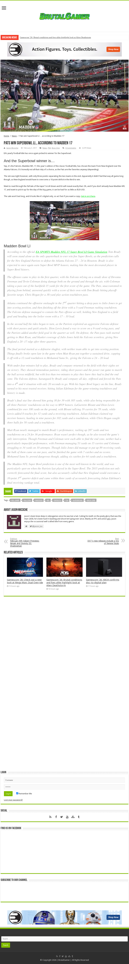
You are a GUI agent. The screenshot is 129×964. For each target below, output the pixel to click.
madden (38, 500)
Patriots (57, 500)
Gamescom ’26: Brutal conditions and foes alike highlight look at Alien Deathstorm (55, 37)
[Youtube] (67, 816)
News (14, 136)
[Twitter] (61, 816)
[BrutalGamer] (64, 15)
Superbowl (78, 500)
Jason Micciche (12, 148)
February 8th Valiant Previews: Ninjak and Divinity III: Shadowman (24, 542)
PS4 (49, 148)
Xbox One (56, 148)
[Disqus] (64, 644)
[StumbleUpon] (73, 816)
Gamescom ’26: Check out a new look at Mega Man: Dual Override (25, 581)
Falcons (27, 500)
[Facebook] (56, 816)
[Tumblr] (78, 816)
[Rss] (50, 816)
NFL (48, 500)
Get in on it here (88, 196)
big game (15, 500)
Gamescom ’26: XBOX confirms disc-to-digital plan (102, 581)
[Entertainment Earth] (64, 49)
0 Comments (70, 148)
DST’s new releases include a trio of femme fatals (103, 541)
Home (6, 136)
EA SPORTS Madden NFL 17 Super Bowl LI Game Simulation (71, 252)
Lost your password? (13, 800)
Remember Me (25, 793)
